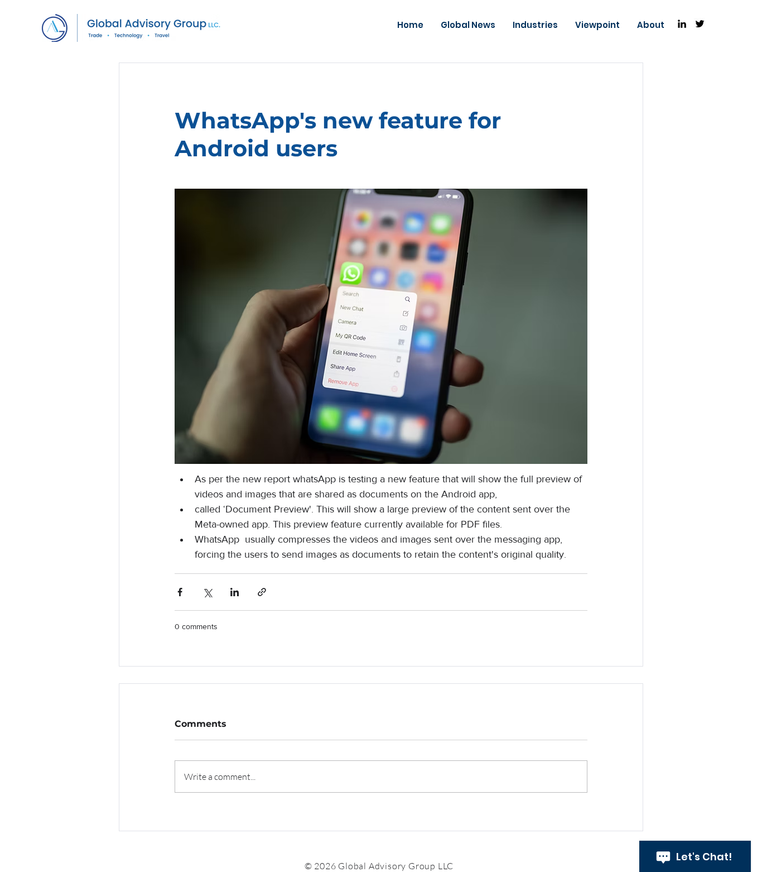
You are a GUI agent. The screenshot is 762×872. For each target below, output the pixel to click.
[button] (535, 25)
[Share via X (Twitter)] (207, 592)
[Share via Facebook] (180, 592)
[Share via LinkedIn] (234, 592)
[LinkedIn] (682, 24)
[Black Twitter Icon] (700, 24)
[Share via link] (262, 592)
